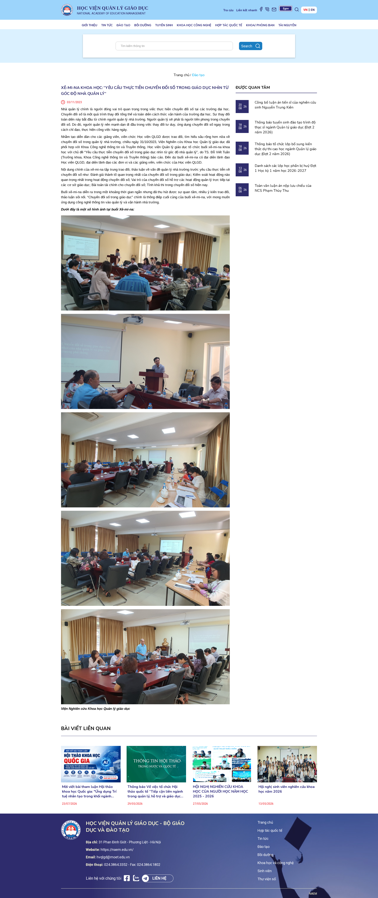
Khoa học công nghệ (194, 25)
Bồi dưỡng (142, 25)
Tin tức (107, 25)
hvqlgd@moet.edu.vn (113, 857)
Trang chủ (181, 75)
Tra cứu (228, 10)
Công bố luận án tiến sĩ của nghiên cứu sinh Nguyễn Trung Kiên (285, 105)
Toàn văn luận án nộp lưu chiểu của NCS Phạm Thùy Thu (283, 188)
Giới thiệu (89, 25)
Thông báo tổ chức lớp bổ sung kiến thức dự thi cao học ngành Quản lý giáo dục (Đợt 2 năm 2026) (285, 149)
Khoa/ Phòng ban (260, 25)
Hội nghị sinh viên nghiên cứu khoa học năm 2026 (286, 789)
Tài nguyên (287, 25)
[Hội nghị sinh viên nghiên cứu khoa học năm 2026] (287, 764)
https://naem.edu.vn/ (117, 849)
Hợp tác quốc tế (228, 25)
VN (305, 10)
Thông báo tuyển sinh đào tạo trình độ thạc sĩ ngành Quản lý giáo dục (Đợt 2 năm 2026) (285, 127)
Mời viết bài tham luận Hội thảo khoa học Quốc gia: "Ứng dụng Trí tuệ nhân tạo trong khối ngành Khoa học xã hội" (89, 791)
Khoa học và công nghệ (276, 863)
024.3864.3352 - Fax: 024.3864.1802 (132, 864)
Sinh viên (265, 871)
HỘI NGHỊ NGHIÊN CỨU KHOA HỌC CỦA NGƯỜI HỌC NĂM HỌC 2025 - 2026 (220, 791)
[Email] (274, 9)
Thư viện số (267, 879)
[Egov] (285, 8)
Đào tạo (123, 25)
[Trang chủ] (67, 10)
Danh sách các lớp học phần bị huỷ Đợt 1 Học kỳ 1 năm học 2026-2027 (285, 168)
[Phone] (267, 9)
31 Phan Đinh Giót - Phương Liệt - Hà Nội (130, 842)
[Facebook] (261, 9)
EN (313, 10)
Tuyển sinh (164, 25)
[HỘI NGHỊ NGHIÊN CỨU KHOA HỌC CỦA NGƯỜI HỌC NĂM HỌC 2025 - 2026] (222, 764)
